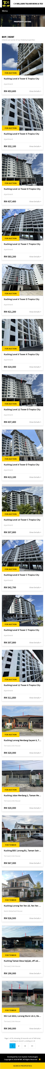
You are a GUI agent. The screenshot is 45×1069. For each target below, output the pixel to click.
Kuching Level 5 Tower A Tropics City (21, 354)
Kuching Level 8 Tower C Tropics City (21, 575)
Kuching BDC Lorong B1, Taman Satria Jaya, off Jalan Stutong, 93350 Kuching (22, 850)
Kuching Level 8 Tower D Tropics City (21, 464)
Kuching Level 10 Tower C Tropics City (22, 520)
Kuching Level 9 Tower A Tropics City (21, 134)
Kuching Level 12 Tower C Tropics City (22, 244)
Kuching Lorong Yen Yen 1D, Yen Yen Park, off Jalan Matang (22, 905)
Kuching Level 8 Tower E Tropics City (21, 78)
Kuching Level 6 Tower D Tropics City (21, 299)
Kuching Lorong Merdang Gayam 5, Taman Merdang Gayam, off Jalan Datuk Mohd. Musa (22, 740)
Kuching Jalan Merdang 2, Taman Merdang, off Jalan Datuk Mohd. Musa (22, 795)
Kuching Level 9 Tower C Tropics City (21, 630)
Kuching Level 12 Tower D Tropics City (22, 189)
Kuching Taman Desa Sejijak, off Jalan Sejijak (22, 961)
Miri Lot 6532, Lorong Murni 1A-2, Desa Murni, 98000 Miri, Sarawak (22, 1016)
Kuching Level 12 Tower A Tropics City (22, 685)
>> (32, 1046)
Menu (5, 10)
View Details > (35, 91)
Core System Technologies (28, 1057)
